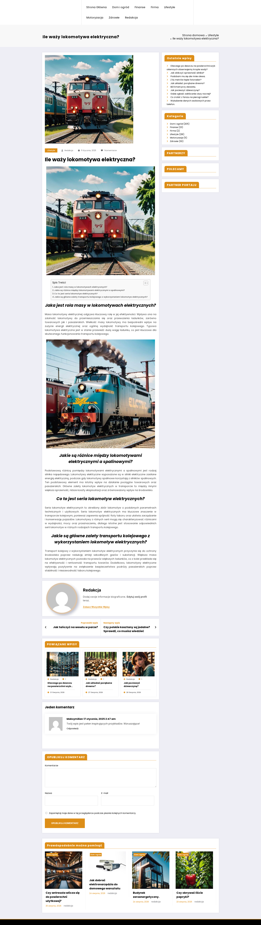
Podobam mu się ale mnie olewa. (187, 76)
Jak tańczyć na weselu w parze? (75, 627)
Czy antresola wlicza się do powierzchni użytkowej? (63, 897)
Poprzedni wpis (89, 623)
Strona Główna (96, 7)
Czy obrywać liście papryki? (189, 895)
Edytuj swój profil (137, 596)
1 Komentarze (110, 150)
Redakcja (131, 17)
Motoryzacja (94, 17)
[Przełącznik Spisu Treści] (144, 283)
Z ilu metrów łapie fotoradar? (185, 79)
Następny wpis (111, 623)
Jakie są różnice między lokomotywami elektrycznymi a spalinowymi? (89, 290)
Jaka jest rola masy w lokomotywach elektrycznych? (80, 287)
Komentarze (51, 765)
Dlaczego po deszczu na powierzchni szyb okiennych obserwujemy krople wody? (60, 684)
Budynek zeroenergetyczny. (146, 895)
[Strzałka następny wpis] (155, 627)
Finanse (140, 7)
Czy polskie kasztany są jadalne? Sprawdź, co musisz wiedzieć (126, 629)
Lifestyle (169, 7)
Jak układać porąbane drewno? (99, 684)
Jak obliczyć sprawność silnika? (187, 72)
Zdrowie (114, 17)
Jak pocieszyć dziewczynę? (132, 684)
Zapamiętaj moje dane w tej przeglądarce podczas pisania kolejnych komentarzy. (92, 813)
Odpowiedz (73, 728)
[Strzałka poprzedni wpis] (46, 627)
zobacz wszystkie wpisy (96, 607)
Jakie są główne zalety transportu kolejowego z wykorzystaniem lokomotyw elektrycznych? (100, 297)
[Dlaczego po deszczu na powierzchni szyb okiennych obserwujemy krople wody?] (62, 663)
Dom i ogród (120, 7)
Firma (155, 7)
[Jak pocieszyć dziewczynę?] (139, 663)
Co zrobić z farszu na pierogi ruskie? (189, 97)
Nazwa (48, 793)
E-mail (104, 793)
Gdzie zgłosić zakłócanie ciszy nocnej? (190, 93)
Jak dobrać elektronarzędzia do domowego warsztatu (104, 884)
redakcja (69, 150)
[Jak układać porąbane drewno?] (101, 663)
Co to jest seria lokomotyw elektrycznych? (75, 293)
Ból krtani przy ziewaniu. (183, 86)
